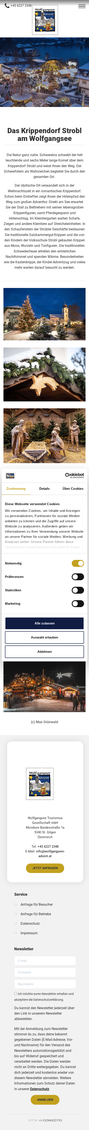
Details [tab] (44, 488)
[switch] (78, 576)
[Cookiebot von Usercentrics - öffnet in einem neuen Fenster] (65, 476)
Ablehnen (44, 651)
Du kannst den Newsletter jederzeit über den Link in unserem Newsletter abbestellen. (44, 1013)
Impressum (29, 933)
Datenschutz (30, 923)
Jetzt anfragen (45, 868)
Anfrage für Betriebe (36, 914)
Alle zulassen (45, 623)
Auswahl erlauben (44, 637)
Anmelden (45, 1099)
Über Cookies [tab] (73, 488)
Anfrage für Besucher (37, 904)
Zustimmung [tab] (16, 488)
